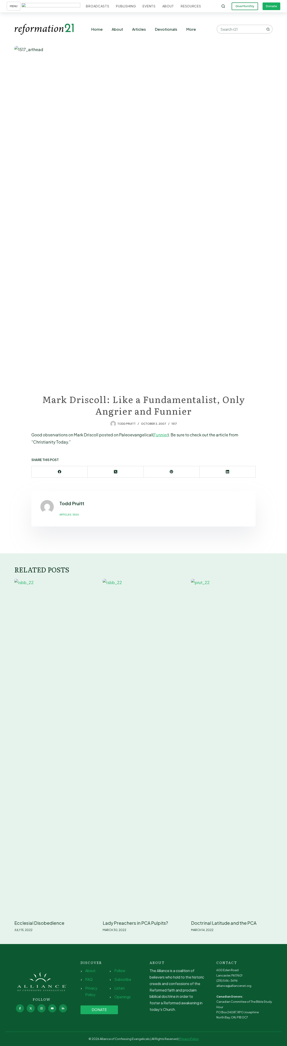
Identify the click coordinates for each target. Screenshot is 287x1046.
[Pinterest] (172, 472)
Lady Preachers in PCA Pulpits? (135, 923)
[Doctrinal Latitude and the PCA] (232, 747)
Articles (139, 29)
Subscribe (122, 979)
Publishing (126, 6)
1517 (174, 423)
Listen (119, 988)
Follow (119, 970)
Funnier (161, 434)
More (191, 29)
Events (149, 6)
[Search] (223, 6)
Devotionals (166, 29)
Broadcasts (97, 6)
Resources (191, 6)
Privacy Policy (189, 1039)
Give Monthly (244, 6)
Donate (271, 6)
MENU (13, 6)
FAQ (89, 979)
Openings (122, 996)
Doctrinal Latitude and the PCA (224, 923)
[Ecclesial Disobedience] (55, 747)
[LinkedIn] (228, 472)
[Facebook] (60, 472)
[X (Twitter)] (116, 472)
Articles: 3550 (69, 514)
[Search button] (268, 29)
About (168, 6)
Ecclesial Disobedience (39, 923)
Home (97, 29)
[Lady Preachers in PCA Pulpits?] (143, 747)
